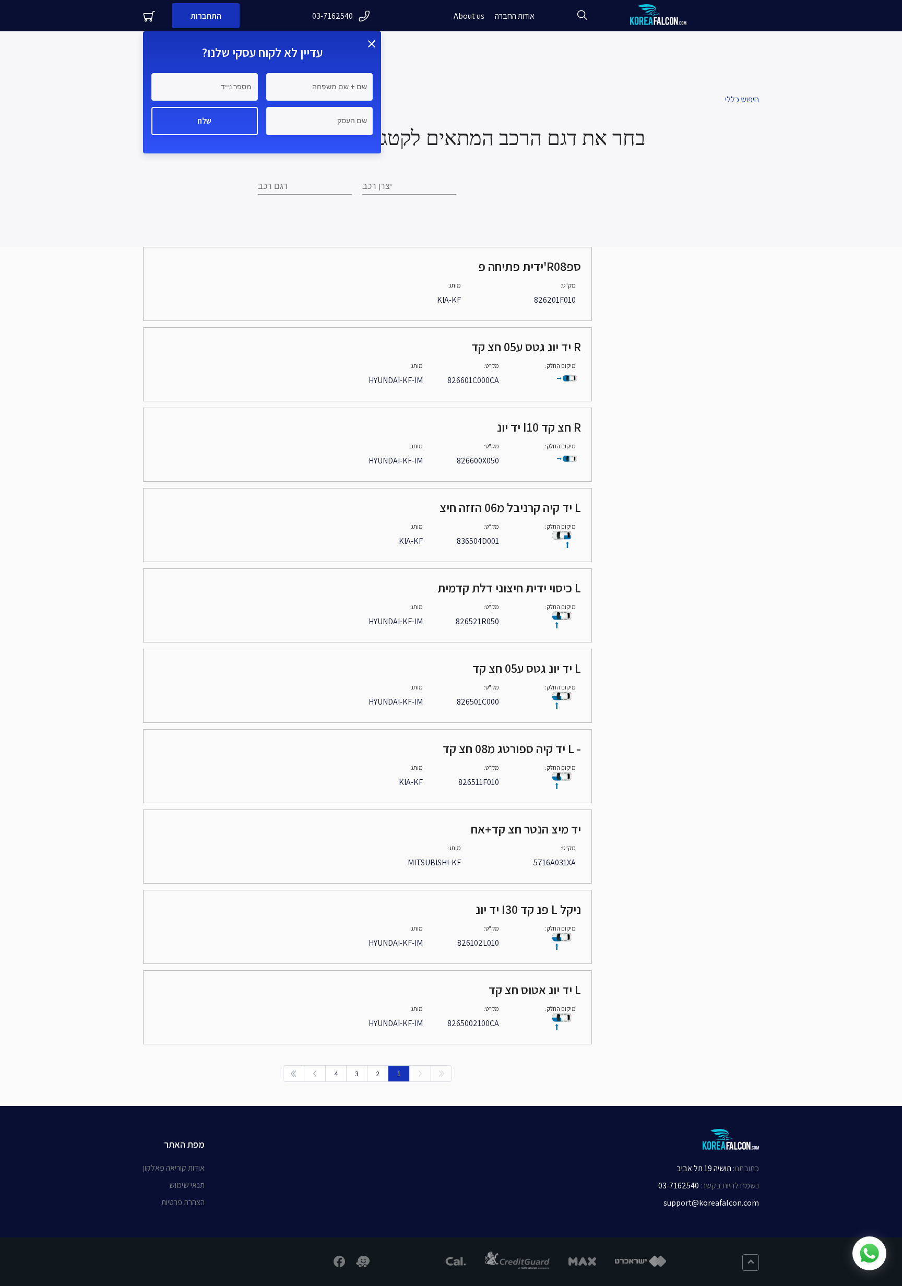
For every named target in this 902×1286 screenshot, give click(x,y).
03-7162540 (332, 15)
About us (469, 15)
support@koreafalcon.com (711, 1202)
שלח (204, 120)
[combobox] (305, 186)
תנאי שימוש (187, 1185)
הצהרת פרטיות (183, 1202)
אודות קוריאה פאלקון (174, 1167)
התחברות (206, 15)
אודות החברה (515, 15)
